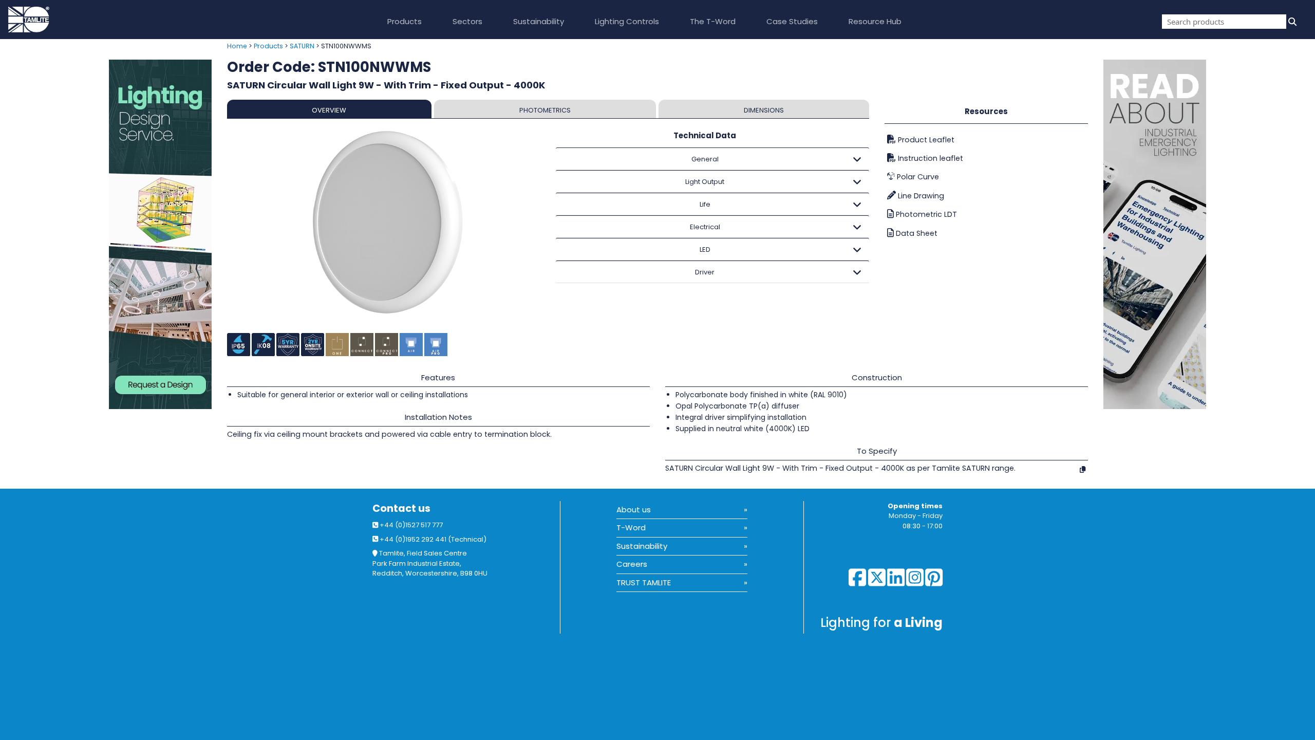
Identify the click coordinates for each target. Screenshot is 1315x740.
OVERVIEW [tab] (329, 110)
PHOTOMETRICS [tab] (545, 110)
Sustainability (538, 21)
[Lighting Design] (110, 234)
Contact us (401, 508)
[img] (1291, 21)
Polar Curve (917, 177)
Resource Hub (875, 21)
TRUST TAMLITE (643, 582)
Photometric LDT (925, 214)
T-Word (631, 527)
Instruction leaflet (929, 158)
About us (633, 509)
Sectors (467, 21)
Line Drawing (920, 196)
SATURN (302, 46)
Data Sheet (915, 233)
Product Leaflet (925, 140)
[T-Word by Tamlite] (1209, 234)
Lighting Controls (627, 21)
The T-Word (713, 21)
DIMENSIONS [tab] (764, 110)
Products (404, 21)
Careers (631, 564)
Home (237, 46)
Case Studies (792, 21)
